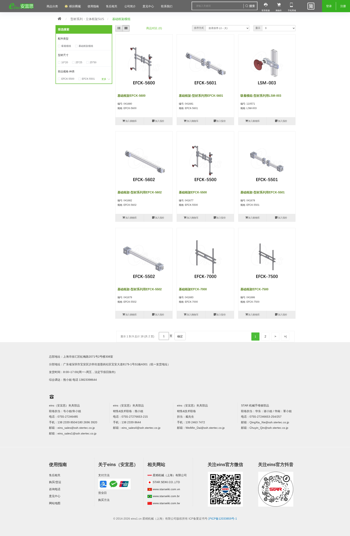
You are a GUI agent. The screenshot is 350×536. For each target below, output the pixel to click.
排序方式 (199, 28)
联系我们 (166, 6)
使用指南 (93, 6)
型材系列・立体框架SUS (87, 19)
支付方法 (104, 475)
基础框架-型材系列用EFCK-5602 (139, 192)
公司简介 (130, 6)
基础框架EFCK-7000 (193, 289)
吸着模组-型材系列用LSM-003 (260, 95)
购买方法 (104, 500)
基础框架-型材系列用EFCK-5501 (262, 192)
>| (285, 336)
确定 (180, 336)
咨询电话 (54, 489)
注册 (343, 6)
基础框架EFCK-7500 (254, 289)
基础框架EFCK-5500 (193, 192)
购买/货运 (55, 482)
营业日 (102, 492)
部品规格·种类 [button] (66, 71)
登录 (329, 6)
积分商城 (75, 6)
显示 (257, 28)
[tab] (84, 39)
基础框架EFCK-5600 (131, 95)
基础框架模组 (121, 19)
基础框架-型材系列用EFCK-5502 (139, 289)
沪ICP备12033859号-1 (222, 518)
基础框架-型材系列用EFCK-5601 (201, 95)
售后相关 (111, 6)
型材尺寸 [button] (63, 55)
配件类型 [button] (63, 38)
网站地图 (54, 503)
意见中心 (54, 496)
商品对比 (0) (154, 28)
